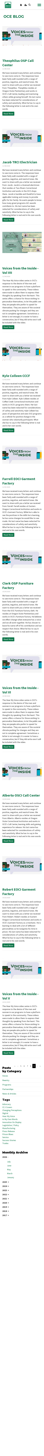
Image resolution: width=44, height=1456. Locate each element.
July (9, 1161)
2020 (4, 1202)
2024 (4, 1186)
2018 (4, 1211)
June (9, 1165)
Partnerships (7, 1089)
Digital (5, 1113)
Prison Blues (7, 1134)
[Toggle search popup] (30, 4)
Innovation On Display (11, 1122)
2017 (4, 1215)
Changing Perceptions (12, 1110)
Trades (5, 1143)
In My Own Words (10, 1119)
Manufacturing (8, 1128)
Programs (6, 1084)
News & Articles (9, 1093)
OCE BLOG (14, 16)
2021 (4, 1198)
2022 (4, 1194)
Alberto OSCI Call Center (21, 795)
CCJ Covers (7, 1107)
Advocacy (6, 1104)
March (9, 1173)
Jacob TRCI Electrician (19, 162)
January (10, 1177)
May (9, 1169)
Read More (8, 113)
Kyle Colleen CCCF (16, 375)
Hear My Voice (8, 1116)
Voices (5, 1075)
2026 (4, 1157)
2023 (4, 1190)
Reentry (5, 1080)
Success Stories (9, 1140)
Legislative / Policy (10, 1125)
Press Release (8, 1131)
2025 (4, 1182)
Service (5, 1137)
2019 (4, 1207)
